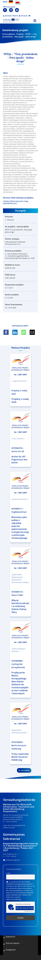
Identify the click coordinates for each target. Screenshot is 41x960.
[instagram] (11, 10)
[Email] (32, 332)
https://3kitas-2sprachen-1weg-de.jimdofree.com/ (15, 202)
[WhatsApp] (23, 332)
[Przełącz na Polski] (18, 2)
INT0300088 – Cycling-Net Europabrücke (18, 664)
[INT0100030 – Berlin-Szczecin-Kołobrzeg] (20, 711)
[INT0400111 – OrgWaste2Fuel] (20, 481)
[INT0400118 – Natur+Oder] (20, 556)
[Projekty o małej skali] (20, 362)
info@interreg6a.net (13, 860)
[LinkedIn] (15, 332)
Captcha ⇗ (28, 911)
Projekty (20, 34)
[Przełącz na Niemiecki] (11, 2)
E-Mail (8, 873)
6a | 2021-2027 (20, 374)
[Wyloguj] (29, 14)
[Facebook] (6, 332)
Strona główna (8, 34)
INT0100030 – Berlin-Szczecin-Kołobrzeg (19, 745)
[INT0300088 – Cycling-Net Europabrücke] (20, 630)
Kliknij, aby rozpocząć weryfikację (25, 908)
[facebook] (5, 10)
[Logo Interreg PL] (11, 19)
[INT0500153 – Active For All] (20, 420)
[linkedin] (17, 10)
